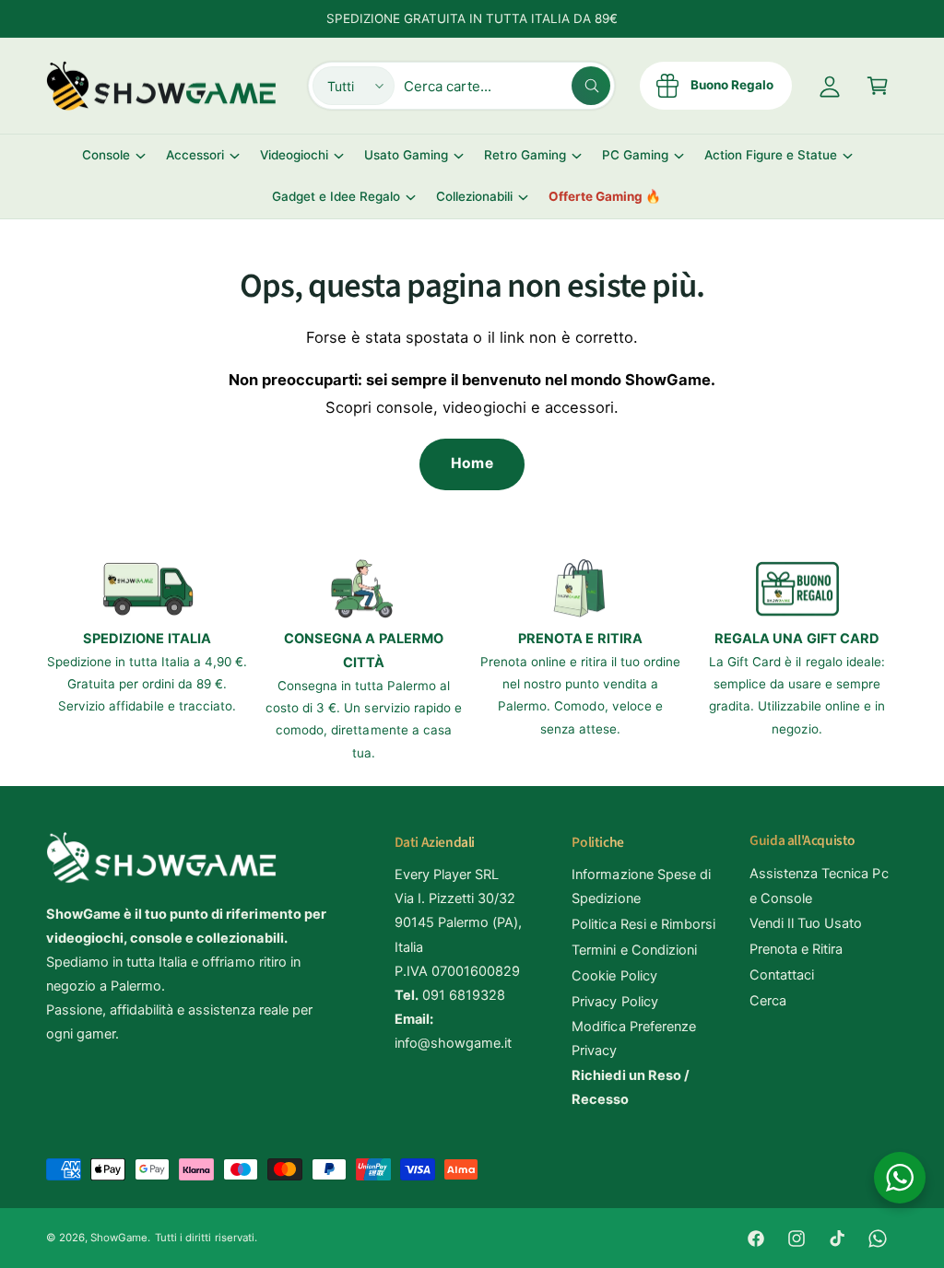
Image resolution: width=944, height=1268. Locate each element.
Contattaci (781, 975)
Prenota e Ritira (796, 949)
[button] (878, 86)
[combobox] (507, 86)
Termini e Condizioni (634, 950)
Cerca (767, 1000)
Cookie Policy (614, 976)
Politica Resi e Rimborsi (643, 924)
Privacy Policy (614, 1001)
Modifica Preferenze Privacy (633, 1038)
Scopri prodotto (238, 1228)
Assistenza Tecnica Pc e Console (818, 885)
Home (471, 463)
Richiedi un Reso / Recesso (630, 1087)
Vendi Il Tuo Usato (805, 923)
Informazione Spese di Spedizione (641, 886)
